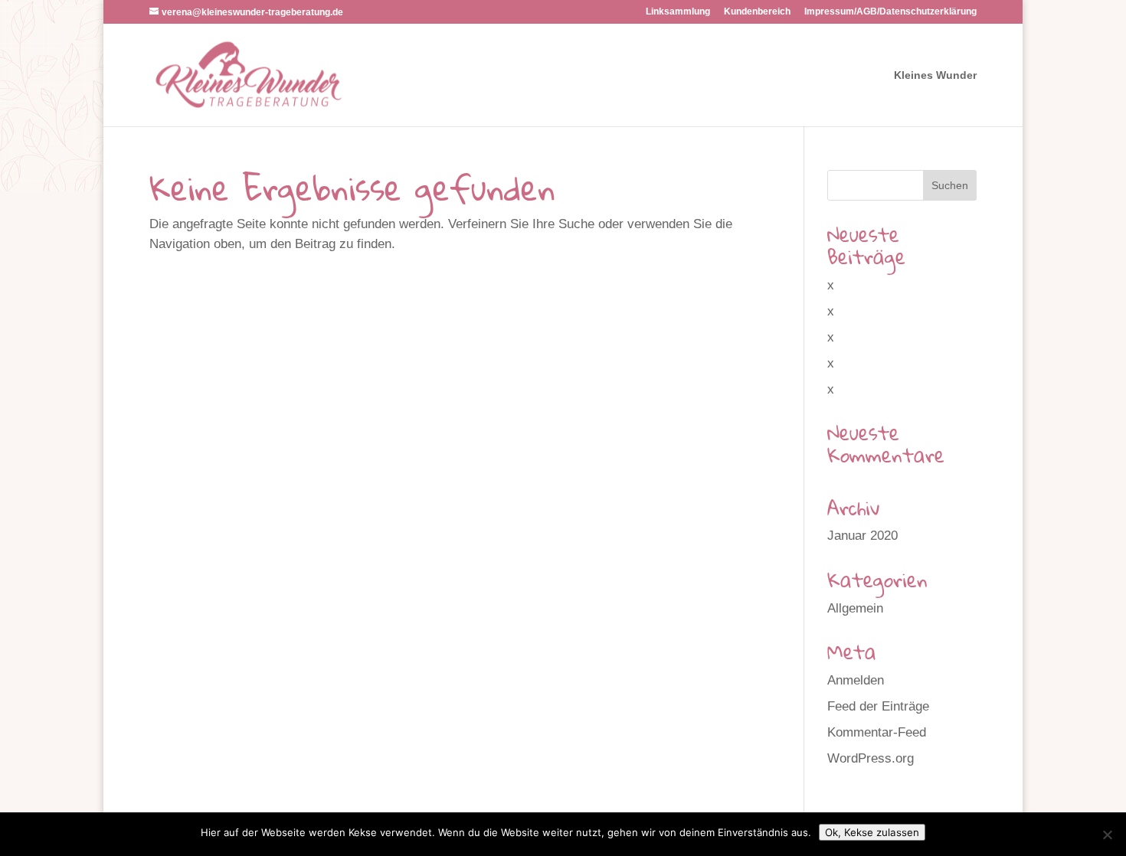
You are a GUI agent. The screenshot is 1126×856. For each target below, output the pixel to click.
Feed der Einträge (878, 706)
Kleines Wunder (935, 75)
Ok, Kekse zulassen (872, 832)
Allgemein (855, 608)
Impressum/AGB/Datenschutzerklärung (890, 12)
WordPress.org (870, 758)
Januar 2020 (862, 535)
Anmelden (855, 680)
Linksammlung (678, 12)
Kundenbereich (757, 12)
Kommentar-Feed (876, 732)
